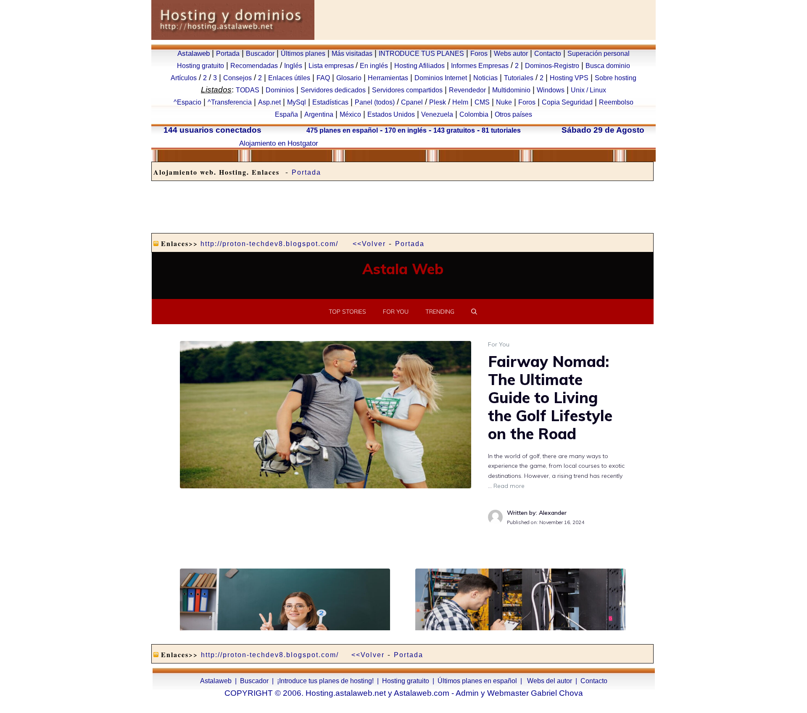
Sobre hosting (615, 77)
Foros (479, 53)
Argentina (318, 114)
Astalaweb (193, 53)
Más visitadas (352, 53)
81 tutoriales (501, 130)
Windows (550, 90)
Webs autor (511, 53)
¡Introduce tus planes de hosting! (325, 680)
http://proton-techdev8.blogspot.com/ (269, 243)
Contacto (547, 53)
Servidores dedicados (333, 90)
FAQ (323, 77)
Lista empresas (332, 65)
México (350, 114)
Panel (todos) (375, 102)
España (286, 114)
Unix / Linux (588, 90)
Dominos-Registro (552, 65)
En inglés (374, 65)
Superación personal (598, 53)
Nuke (504, 102)
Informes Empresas (480, 65)
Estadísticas (330, 102)
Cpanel (412, 102)
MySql (296, 102)
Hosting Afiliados (419, 65)
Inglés (293, 65)
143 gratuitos (454, 130)
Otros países (513, 114)
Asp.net (269, 102)
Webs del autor (549, 680)
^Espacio (187, 102)
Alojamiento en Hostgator (278, 143)
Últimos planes (303, 53)
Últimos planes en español (477, 680)
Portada (228, 53)
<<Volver (369, 243)
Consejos (237, 77)
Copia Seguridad (567, 102)
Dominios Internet (440, 77)
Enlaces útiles (289, 77)
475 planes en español (342, 130)
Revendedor (467, 90)
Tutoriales (518, 77)
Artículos (184, 77)
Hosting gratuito (200, 65)
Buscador (260, 53)
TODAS (247, 90)
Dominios (280, 90)
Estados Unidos (391, 114)
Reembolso (616, 102)
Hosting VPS (569, 77)
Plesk (437, 102)
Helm (460, 102)
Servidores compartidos (407, 90)
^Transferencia (230, 102)
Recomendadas (254, 65)
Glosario (348, 77)
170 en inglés (406, 130)
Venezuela (437, 114)
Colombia (473, 114)
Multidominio (511, 90)
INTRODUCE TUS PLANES (421, 53)
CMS (482, 102)
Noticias (485, 77)
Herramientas (388, 77)
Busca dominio (607, 65)
